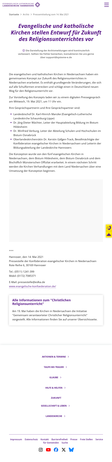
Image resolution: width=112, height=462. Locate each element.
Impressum (16, 439)
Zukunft (56, 397)
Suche (65, 442)
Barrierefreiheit (59, 439)
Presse (73, 439)
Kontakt (45, 439)
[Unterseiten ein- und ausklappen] (68, 357)
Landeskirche (54, 416)
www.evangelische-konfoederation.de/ (32, 286)
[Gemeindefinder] (109, 234)
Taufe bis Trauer (54, 367)
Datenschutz (31, 439)
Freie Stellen (86, 439)
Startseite (14, 14)
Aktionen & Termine (54, 356)
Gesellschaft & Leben (54, 405)
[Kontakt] (109, 228)
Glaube (53, 377)
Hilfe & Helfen (53, 387)
